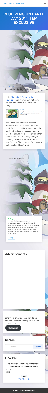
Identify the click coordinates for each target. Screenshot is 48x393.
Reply (11, 238)
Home (5, 87)
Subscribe (13, 328)
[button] (45, 3)
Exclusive (12, 87)
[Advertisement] (24, 55)
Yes (10, 369)
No (9, 372)
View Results (24, 379)
